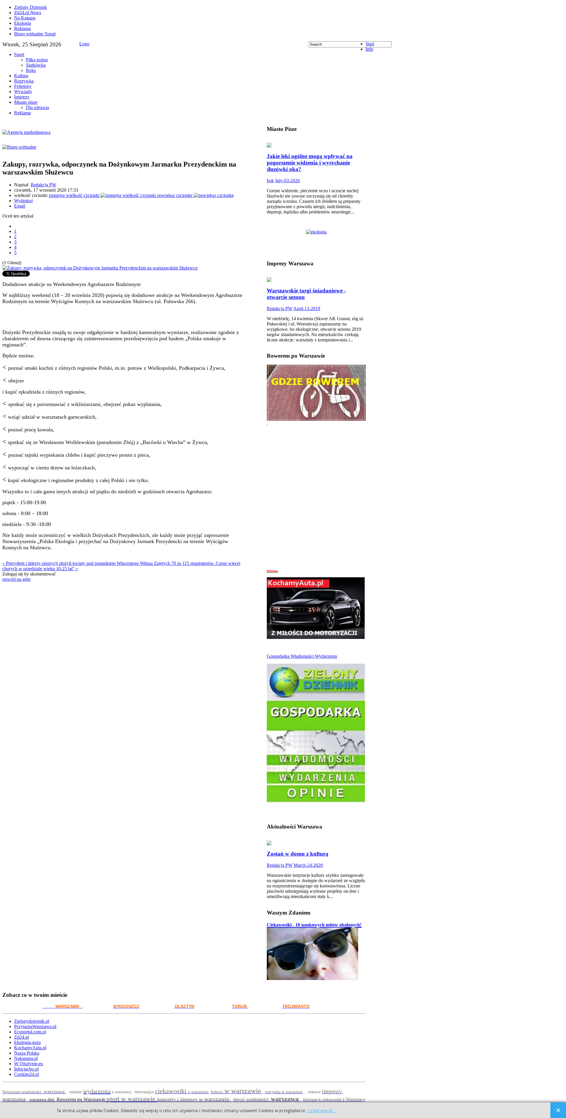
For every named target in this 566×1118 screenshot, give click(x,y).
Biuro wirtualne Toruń (35, 33)
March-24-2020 (308, 865)
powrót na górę (16, 579)
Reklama (22, 28)
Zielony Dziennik (30, 7)
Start (370, 43)
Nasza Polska (26, 1052)
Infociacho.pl (26, 1068)
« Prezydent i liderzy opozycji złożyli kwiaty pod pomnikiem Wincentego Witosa (78, 563)
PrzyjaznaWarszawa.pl (35, 1026)
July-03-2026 (287, 180)
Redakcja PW (43, 184)
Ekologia (22, 23)
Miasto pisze (25, 102)
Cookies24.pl (26, 1074)
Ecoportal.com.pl (30, 1031)
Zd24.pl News (27, 12)
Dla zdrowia (37, 107)
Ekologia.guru (27, 1042)
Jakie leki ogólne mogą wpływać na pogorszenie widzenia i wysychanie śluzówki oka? (310, 162)
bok (270, 180)
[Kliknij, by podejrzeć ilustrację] (100, 267)
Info (369, 49)
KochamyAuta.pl (30, 1047)
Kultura (21, 75)
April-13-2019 (306, 308)
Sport (19, 54)
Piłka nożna (37, 59)
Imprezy (21, 96)
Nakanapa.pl (26, 1058)
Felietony (23, 86)
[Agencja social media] (124, 127)
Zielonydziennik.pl (31, 1021)
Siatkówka (36, 65)
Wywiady (23, 91)
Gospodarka (279, 656)
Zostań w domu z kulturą (297, 854)
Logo (84, 43)
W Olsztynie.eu (28, 1063)
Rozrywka (24, 80)
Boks (31, 70)
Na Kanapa (24, 17)
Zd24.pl (21, 1037)
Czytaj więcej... (321, 1110)
